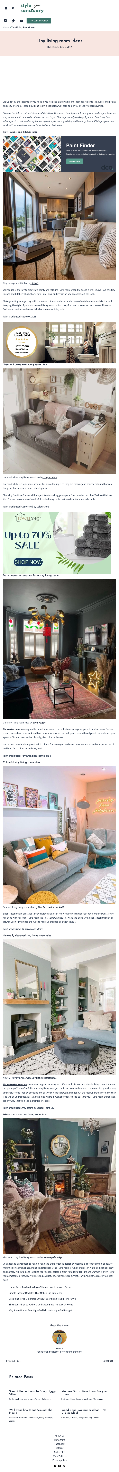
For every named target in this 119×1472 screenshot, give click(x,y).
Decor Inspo (23, 1399)
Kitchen (74, 1417)
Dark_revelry (39, 722)
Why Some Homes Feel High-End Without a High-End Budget (40, 1310)
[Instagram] (5, 21)
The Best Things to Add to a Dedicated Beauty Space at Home (41, 1304)
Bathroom (13, 1417)
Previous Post (11, 1361)
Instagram (59, 1439)
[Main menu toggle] (6, 8)
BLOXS (34, 283)
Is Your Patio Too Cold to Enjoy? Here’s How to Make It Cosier (40, 1287)
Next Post (109, 1361)
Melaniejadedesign (52, 1257)
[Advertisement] (59, 78)
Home (6, 27)
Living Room (35, 1399)
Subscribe (59, 1452)
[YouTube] (21, 21)
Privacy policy (59, 1460)
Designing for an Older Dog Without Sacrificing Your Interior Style (42, 1298)
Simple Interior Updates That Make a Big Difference (35, 1293)
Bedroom (13, 1399)
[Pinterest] (64, 1466)
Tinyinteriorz (50, 477)
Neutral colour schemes (15, 1084)
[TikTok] (13, 21)
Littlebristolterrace (46, 1077)
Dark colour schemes (13, 729)
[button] (13, 8)
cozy (29, 301)
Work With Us (59, 1456)
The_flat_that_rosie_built (51, 907)
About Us (59, 1435)
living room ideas (42, 105)
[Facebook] (55, 1466)
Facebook (59, 1443)
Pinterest (59, 1448)
